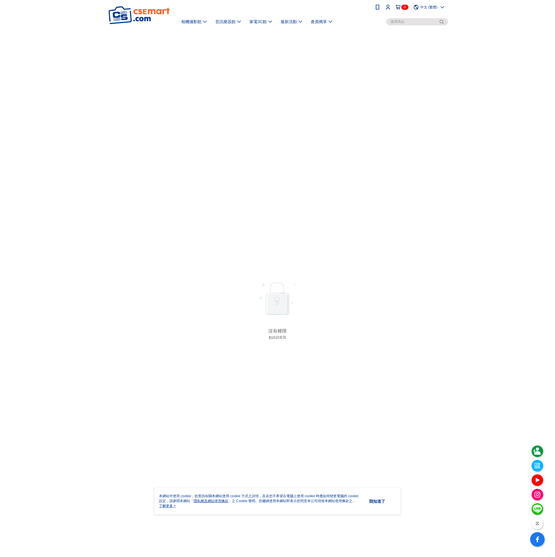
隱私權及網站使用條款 (211, 501)
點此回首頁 (277, 337)
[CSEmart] (139, 15)
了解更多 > (167, 506)
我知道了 (377, 501)
